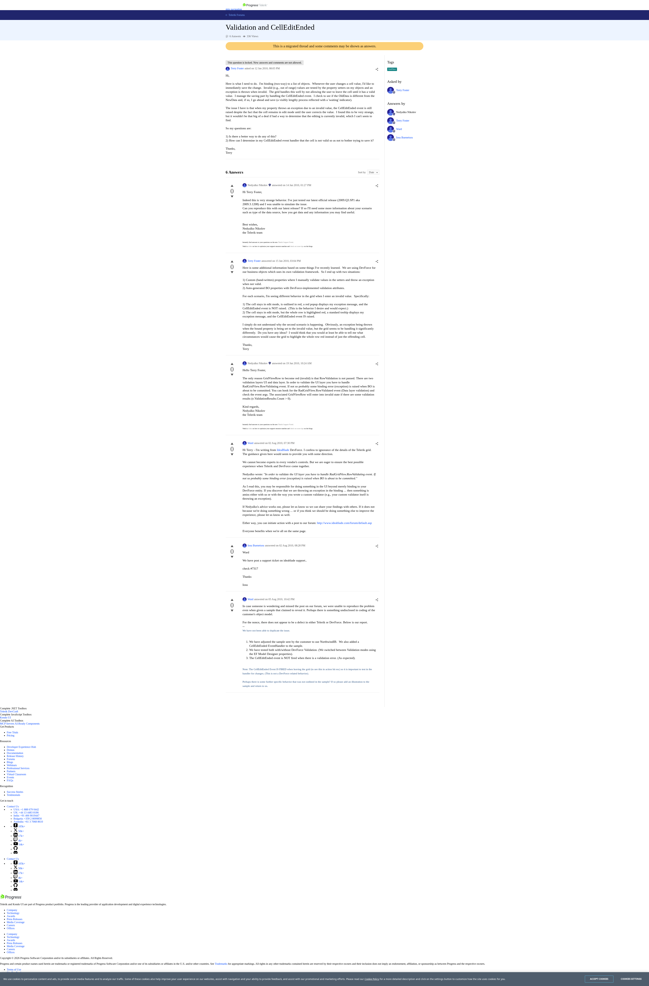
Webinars (12, 765)
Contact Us (13, 806)
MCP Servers (7, 723)
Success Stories (15, 791)
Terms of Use (14, 969)
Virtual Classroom (16, 774)
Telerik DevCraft (9, 711)
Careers (11, 925)
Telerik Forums (236, 15)
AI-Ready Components (27, 723)
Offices (11, 928)
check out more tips (297, 246)
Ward (250, 443)
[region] (324, 979)
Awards (11, 916)
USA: (26, 809)
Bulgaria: (28, 818)
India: (26, 815)
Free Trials (12, 732)
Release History (15, 756)
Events (10, 777)
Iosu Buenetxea (256, 545)
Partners (11, 771)
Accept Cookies (599, 978)
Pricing (10, 735)
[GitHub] (16, 849)
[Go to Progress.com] (11, 898)
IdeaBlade (283, 450)
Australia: (28, 821)
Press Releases (14, 919)
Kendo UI (5, 717)
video (250, 246)
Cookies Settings (631, 978)
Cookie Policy (372, 979)
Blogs (10, 762)
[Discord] (16, 853)
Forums (11, 759)
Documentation (15, 753)
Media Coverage (16, 922)
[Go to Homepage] (255, 9)
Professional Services (18, 768)
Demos (10, 750)
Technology (13, 913)
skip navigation (234, 9)
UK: (26, 812)
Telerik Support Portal (285, 242)
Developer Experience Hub (21, 746)
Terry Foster (237, 68)
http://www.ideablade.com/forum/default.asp (344, 523)
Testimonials (13, 794)
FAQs (10, 780)
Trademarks (221, 963)
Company (12, 910)
